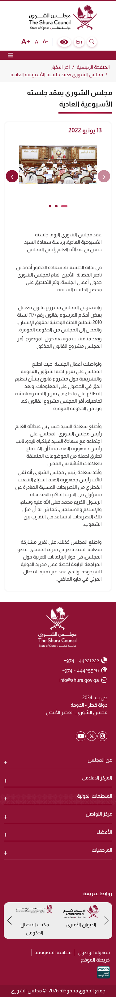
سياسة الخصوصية (52, 952)
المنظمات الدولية (94, 796)
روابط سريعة (97, 893)
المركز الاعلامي (97, 777)
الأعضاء (104, 832)
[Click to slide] (64, 206)
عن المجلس (100, 759)
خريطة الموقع (95, 959)
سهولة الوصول (94, 952)
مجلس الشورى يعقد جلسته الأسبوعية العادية (57, 74)
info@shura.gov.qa (79, 680)
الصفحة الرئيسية (93, 67)
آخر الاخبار (60, 67)
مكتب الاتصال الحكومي (34, 928)
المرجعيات (102, 850)
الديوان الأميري (81, 924)
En (79, 42)
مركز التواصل (99, 813)
